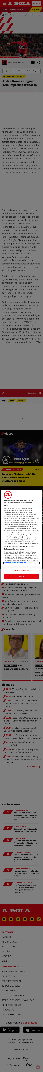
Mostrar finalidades (21, 570)
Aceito (21, 576)
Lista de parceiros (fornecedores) (15, 563)
